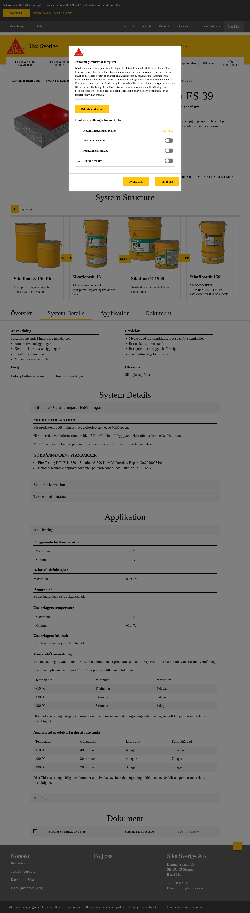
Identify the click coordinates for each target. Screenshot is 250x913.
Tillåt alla (167, 181)
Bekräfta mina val (92, 109)
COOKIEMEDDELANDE (88, 98)
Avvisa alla (136, 181)
